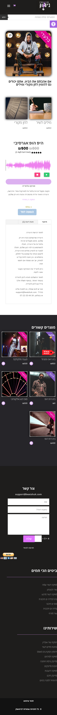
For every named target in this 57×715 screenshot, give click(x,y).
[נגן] (31, 363)
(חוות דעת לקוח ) (23, 152)
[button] (53, 24)
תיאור (44, 222)
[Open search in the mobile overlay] (28, 17)
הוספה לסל (27, 212)
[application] (31, 363)
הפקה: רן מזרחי (28, 199)
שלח (29, 538)
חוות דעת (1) (28, 222)
